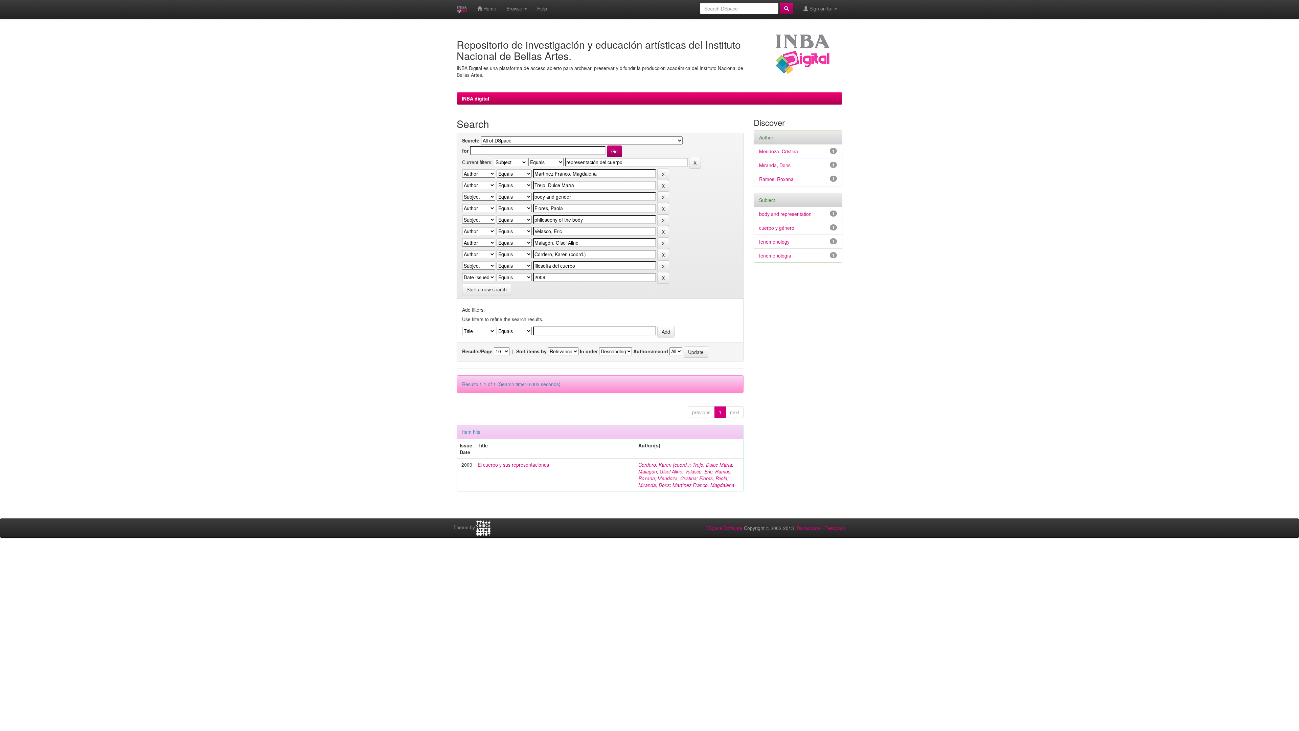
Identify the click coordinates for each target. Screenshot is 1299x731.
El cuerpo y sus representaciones (513, 464)
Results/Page (477, 351)
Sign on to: (821, 8)
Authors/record (650, 351)
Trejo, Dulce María (712, 464)
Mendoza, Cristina (677, 478)
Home (489, 8)
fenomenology (774, 241)
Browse (515, 8)
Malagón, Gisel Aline (660, 471)
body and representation (785, 214)
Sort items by (531, 351)
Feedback (835, 528)
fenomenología (775, 255)
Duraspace (808, 528)
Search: (471, 140)
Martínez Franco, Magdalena (703, 485)
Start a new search (486, 289)
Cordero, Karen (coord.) (664, 464)
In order (589, 351)
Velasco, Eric (698, 471)
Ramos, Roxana (776, 179)
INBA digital (475, 98)
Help (542, 8)
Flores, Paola (713, 478)
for (465, 150)
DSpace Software (724, 528)
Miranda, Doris (654, 485)
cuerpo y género (776, 227)
